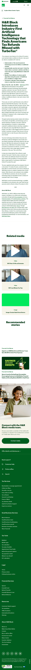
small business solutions (19, 199)
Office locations (6, 610)
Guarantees (5, 644)
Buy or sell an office (7, 633)
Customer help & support (9, 606)
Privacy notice (6, 572)
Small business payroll (8, 524)
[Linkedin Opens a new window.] (20, 653)
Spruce (18, 205)
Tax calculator (5, 544)
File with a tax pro (6, 490)
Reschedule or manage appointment (12, 486)
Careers (4, 631)
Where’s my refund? (7, 556)
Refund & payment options (9, 551)
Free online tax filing (7, 492)
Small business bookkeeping (9, 522)
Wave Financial (6, 529)
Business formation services (9, 526)
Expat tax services (7, 506)
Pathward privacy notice (8, 574)
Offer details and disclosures (10, 451)
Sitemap (4, 615)
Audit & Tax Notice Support (9, 503)
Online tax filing (6, 488)
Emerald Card (5, 588)
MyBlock (4, 540)
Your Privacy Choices (18, 666)
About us (4, 626)
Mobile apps (5, 542)
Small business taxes (7, 519)
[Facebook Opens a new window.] (7, 653)
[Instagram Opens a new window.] (12, 653)
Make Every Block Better (8, 629)
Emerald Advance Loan (8, 592)
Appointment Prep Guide (8, 549)
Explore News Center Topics (12, 10)
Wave (13, 207)
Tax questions (5, 608)
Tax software (5, 495)
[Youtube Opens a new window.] (16, 653)
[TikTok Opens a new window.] (3, 653)
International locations (8, 613)
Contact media (15, 441)
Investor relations (6, 640)
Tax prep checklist (7, 547)
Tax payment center (7, 553)
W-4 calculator (6, 558)
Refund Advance (6, 594)
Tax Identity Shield (7, 501)
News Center (5, 637)
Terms (3, 569)
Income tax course (7, 635)
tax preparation (19, 197)
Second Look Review (7, 497)
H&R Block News (6, 216)
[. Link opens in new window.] (7, 667)
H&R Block (22, 85)
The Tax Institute (6, 642)
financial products (6, 199)
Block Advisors (5, 207)
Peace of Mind (6, 499)
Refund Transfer (6, 590)
